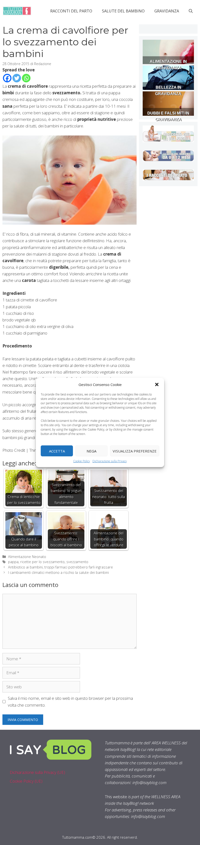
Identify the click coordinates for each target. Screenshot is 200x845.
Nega (91, 450)
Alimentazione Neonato (27, 556)
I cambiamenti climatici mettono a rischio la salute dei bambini (58, 572)
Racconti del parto (71, 11)
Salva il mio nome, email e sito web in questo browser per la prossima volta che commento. (70, 701)
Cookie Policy (81, 461)
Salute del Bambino (123, 11)
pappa (13, 561)
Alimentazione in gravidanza (168, 64)
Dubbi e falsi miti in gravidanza (168, 116)
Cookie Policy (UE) (26, 781)
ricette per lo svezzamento (42, 561)
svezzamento (77, 561)
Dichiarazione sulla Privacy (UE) (37, 772)
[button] (156, 384)
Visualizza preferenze (135, 450)
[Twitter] (16, 78)
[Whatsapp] (26, 78)
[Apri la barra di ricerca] (191, 11)
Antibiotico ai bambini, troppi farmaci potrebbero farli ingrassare (60, 567)
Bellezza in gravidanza (168, 90)
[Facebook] (7, 78)
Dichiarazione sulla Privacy (109, 461)
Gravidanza (166, 11)
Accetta (57, 450)
